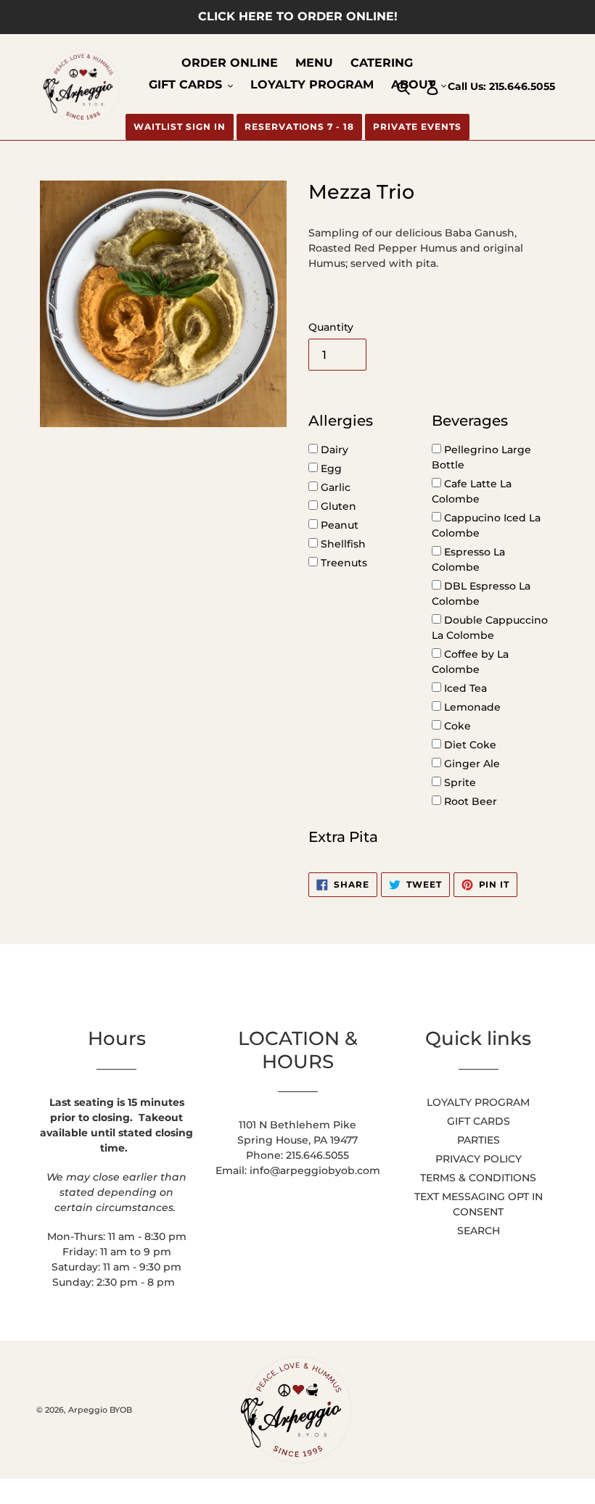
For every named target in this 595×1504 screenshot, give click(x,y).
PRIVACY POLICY (478, 1158)
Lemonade (471, 707)
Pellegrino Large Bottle (481, 457)
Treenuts (342, 562)
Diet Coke (468, 744)
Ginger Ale (470, 763)
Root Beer (469, 801)
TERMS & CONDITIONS (478, 1177)
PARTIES (478, 1139)
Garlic (334, 487)
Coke (456, 725)
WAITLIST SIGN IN (179, 126)
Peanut (338, 525)
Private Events (417, 126)
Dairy (333, 449)
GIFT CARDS (478, 1121)
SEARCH (478, 1230)
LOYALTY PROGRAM (478, 1102)
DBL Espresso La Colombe (481, 593)
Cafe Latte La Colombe (472, 491)
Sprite (458, 782)
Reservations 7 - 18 (299, 126)
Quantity (330, 327)
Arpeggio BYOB (100, 1410)
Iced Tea (464, 688)
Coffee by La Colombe (470, 662)
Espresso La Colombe (468, 559)
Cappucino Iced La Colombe (486, 525)
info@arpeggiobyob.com (315, 1170)
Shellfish (342, 543)
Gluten (337, 506)
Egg (330, 468)
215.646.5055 (522, 86)
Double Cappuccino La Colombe (490, 627)
